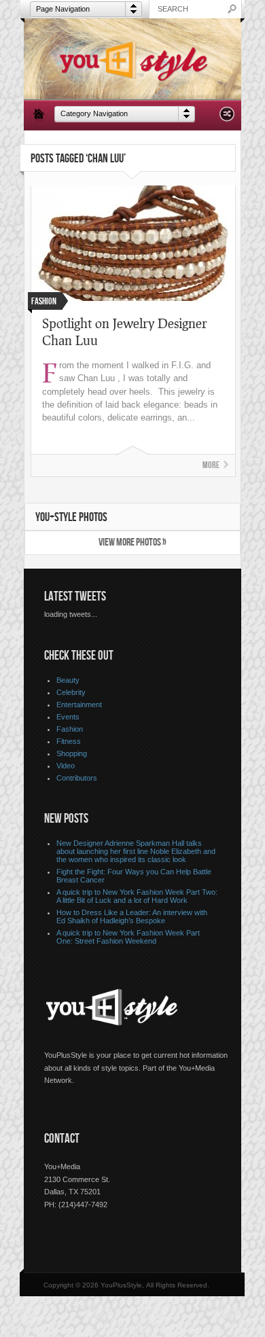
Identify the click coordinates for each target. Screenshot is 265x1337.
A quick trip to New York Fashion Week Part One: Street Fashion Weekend (128, 937)
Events (68, 717)
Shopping (71, 753)
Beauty (68, 680)
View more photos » (132, 542)
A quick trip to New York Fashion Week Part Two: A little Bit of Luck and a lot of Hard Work (136, 896)
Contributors (76, 778)
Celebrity (71, 692)
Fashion (69, 729)
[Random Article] (226, 118)
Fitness (68, 741)
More (210, 465)
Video (65, 766)
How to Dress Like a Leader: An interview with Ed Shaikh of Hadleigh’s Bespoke (131, 916)
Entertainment (79, 704)
